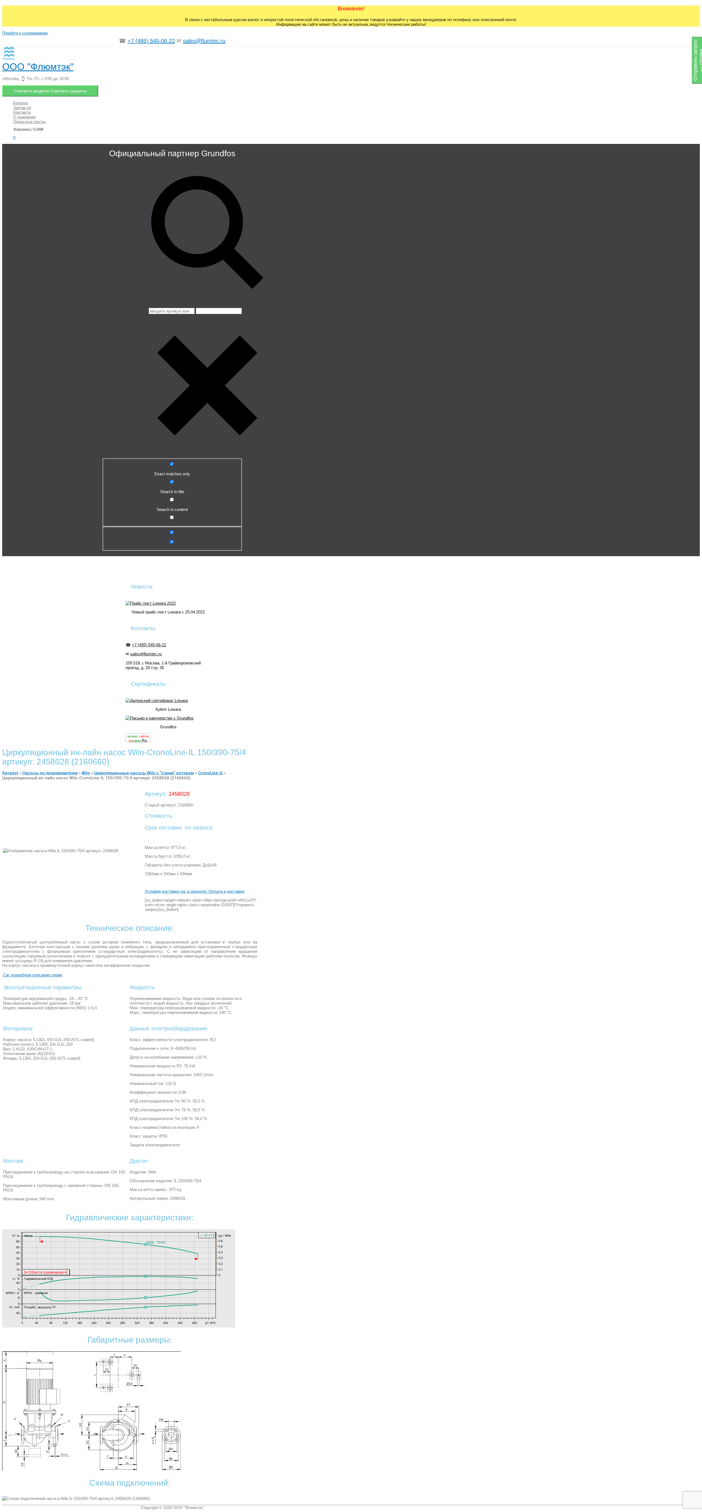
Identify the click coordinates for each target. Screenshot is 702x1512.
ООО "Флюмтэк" (37, 66)
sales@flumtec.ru (204, 41)
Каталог (10, 773)
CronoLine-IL (210, 773)
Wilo (86, 773)
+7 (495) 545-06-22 (151, 41)
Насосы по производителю (50, 773)
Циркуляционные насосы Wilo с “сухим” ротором (144, 773)
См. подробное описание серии (32, 975)
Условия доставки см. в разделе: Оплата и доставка (194, 891)
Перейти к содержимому (25, 33)
